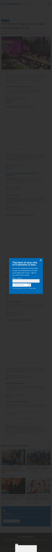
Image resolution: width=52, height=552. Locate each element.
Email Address (17, 278)
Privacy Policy (33, 288)
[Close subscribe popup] (41, 260)
